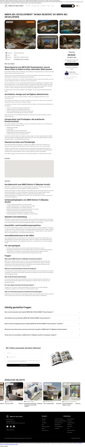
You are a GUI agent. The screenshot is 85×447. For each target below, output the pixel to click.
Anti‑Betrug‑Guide (45, 426)
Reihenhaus (69, 426)
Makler (43, 428)
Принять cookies (4, 446)
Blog (43, 424)
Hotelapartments (70, 422)
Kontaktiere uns (45, 430)
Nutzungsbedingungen (22, 361)
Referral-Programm (10, 429)
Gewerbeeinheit (70, 419)
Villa (68, 428)
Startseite (44, 419)
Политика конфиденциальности (11, 444)
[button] (77, 6)
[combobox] (8, 357)
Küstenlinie (57, 428)
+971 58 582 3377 (70, 78)
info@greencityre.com (10, 421)
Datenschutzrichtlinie (13, 361)
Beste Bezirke (58, 424)
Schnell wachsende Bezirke (60, 421)
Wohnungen (69, 432)
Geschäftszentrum (59, 422)
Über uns (44, 421)
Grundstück (69, 421)
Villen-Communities (59, 419)
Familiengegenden (59, 426)
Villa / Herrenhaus (71, 430)
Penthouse (69, 424)
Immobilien (44, 422)
